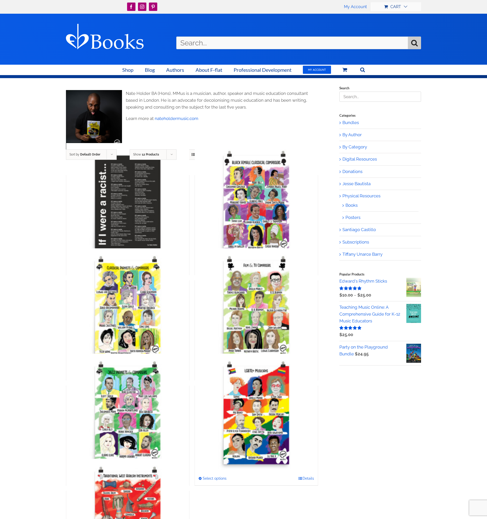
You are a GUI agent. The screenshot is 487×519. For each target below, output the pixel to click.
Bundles (350, 122)
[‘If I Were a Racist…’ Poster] (127, 204)
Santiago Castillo (359, 229)
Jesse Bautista (356, 183)
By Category (354, 146)
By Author (352, 134)
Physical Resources (361, 195)
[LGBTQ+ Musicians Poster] (256, 415)
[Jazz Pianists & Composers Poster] (127, 415)
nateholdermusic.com (176, 118)
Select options (215, 478)
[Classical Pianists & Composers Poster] (127, 310)
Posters (352, 217)
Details (308, 478)
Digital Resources (359, 159)
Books (351, 205)
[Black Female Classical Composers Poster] (256, 204)
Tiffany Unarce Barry (362, 254)
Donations (352, 171)
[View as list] (193, 155)
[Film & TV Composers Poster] (256, 310)
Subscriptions (355, 242)
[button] (362, 70)
